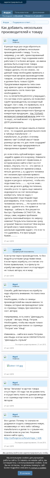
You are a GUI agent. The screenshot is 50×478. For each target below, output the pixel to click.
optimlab (17, 249)
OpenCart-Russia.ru (23, 16)
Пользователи (21, 12)
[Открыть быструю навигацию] (47, 22)
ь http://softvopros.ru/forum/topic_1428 (22, 436)
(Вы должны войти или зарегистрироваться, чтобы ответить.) (25, 454)
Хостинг (40, 16)
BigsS (15, 40)
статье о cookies (38, 467)
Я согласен (25, 473)
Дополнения (38, 12)
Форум (7, 12)
